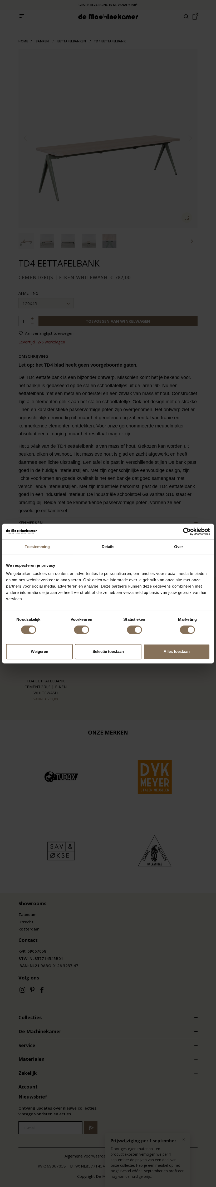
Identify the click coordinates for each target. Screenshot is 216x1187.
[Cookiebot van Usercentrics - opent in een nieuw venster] (187, 531)
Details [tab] (108, 546)
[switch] (81, 629)
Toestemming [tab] (37, 546)
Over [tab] (178, 546)
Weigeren (39, 651)
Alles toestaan (177, 651)
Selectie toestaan (108, 651)
